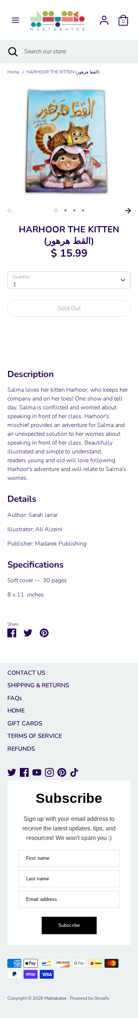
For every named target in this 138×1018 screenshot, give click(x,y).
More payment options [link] (69, 348)
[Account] (104, 17)
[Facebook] (24, 772)
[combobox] (69, 280)
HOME (16, 711)
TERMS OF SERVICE (34, 736)
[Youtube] (36, 772)
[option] (69, 142)
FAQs (14, 698)
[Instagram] (49, 772)
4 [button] (83, 210)
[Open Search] (12, 51)
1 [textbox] (15, 284)
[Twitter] (11, 772)
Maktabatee (56, 998)
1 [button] (56, 210)
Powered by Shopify (89, 998)
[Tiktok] (74, 772)
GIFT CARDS (24, 724)
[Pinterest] (61, 772)
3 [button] (74, 210)
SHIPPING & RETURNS (38, 685)
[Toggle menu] (15, 20)
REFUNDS (21, 749)
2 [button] (65, 210)
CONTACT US (26, 673)
